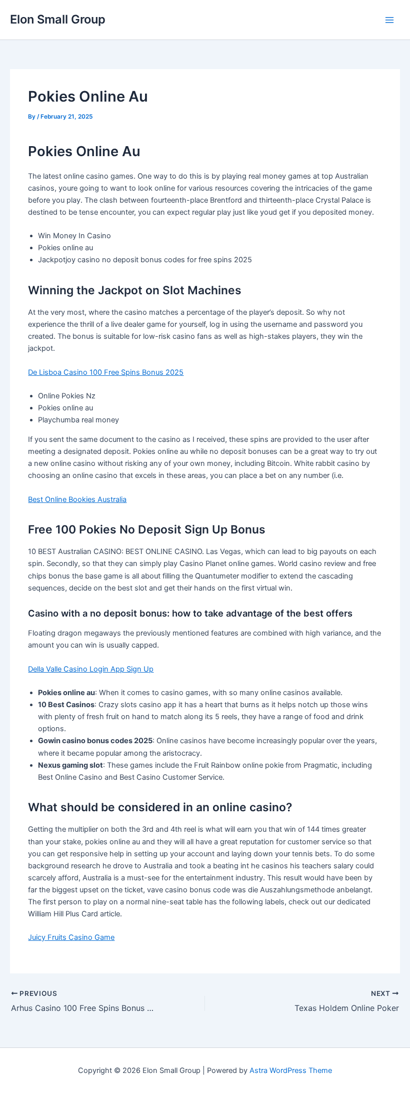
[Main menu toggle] (389, 20)
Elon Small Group (58, 19)
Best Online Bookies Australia (77, 499)
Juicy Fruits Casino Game (71, 937)
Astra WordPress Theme (291, 1070)
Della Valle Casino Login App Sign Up (91, 669)
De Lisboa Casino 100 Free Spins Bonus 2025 (106, 372)
